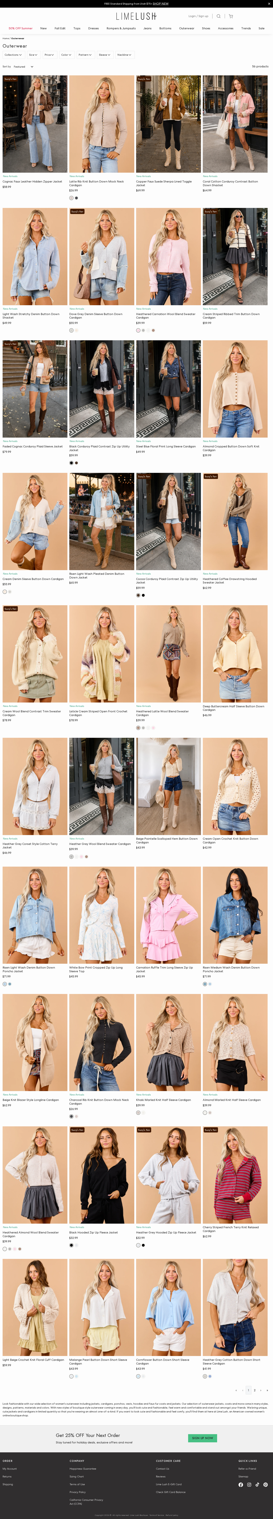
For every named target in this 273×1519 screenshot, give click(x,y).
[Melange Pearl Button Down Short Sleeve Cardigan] (101, 1307)
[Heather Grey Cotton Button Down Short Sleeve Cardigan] (235, 1307)
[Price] (53, 54)
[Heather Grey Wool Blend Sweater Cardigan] (101, 786)
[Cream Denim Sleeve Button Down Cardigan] (35, 521)
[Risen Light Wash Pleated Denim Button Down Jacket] (101, 521)
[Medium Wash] (10, 984)
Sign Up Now (202, 1438)
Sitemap (243, 1476)
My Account (10, 1468)
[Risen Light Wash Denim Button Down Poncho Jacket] (35, 915)
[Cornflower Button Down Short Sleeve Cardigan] (168, 1307)
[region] (136, 4)
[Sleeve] (109, 54)
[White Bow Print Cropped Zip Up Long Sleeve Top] (101, 915)
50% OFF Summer (20, 28)
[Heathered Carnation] (138, 330)
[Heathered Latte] (153, 330)
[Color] (70, 54)
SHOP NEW (161, 4)
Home (6, 38)
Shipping (8, 1484)
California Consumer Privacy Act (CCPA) (86, 1501)
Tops (76, 28)
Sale (261, 28)
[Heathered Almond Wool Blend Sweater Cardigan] (35, 1175)
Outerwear (186, 28)
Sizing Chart (77, 1476)
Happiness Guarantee (83, 1468)
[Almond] (143, 1112)
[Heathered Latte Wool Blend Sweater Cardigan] (168, 654)
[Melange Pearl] (71, 1376)
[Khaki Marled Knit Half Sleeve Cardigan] (168, 1042)
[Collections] (21, 54)
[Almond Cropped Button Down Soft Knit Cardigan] (235, 389)
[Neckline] (130, 54)
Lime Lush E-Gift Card (169, 1484)
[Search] (218, 16)
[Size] (36, 54)
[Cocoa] (76, 462)
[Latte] (71, 198)
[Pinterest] (266, 1484)
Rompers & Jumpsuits (121, 28)
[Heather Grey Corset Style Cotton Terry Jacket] (35, 786)
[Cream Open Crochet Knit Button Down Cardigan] (235, 786)
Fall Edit (60, 28)
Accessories (225, 28)
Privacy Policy (78, 1492)
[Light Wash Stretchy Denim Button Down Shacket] (35, 256)
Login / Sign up (198, 16)
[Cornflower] (76, 1376)
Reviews (160, 1476)
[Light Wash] (5, 984)
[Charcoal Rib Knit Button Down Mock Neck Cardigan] (101, 1042)
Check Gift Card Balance (171, 1492)
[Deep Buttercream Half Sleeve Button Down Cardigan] (235, 654)
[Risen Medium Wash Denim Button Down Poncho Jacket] (235, 915)
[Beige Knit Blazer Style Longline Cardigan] (35, 1042)
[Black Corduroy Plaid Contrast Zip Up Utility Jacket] (101, 389)
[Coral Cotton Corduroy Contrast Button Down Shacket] (235, 124)
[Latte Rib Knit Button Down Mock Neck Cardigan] (101, 124)
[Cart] (231, 16)
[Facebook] (242, 1484)
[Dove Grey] (71, 330)
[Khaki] (138, 1112)
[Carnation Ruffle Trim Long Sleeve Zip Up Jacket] (168, 915)
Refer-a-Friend (247, 1468)
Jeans (148, 28)
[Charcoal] (76, 198)
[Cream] (76, 330)
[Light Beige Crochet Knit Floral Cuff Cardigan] (35, 1307)
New (43, 28)
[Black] (71, 462)
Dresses (93, 28)
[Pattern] (90, 54)
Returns (7, 1476)
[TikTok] (258, 1484)
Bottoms (165, 28)
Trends (246, 28)
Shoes (206, 28)
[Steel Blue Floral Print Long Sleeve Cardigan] (168, 389)
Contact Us (162, 1468)
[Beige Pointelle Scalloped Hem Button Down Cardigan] (168, 786)
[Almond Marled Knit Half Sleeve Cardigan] (235, 1042)
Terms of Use (77, 1484)
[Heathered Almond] (148, 330)
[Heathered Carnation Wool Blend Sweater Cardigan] (168, 256)
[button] (35, 169)
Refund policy (172, 1515)
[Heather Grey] (143, 330)
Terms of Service (157, 1515)
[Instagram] (250, 1484)
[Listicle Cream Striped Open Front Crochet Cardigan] (101, 654)
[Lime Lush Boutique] (136, 16)
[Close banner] (269, 4)
